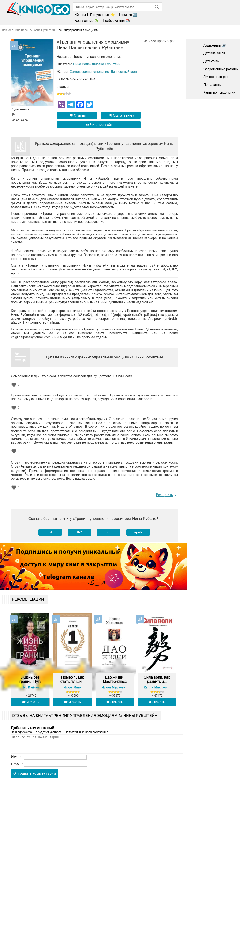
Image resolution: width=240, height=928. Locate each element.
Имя (16, 757)
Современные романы (220, 69)
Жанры (80, 15)
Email (17, 764)
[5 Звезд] (69, 93)
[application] (32, 115)
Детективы (211, 61)
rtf (108, 532)
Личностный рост (124, 71)
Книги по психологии (219, 92)
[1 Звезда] (58, 93)
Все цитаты (164, 495)
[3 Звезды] (63, 93)
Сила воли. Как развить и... (157, 679)
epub (138, 532)
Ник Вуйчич (30, 687)
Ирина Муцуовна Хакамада (123, 687)
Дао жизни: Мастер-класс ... (115, 679)
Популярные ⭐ (102, 15)
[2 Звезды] (61, 93)
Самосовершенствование (89, 71)
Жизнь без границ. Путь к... (30, 679)
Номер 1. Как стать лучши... (72, 679)
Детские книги (214, 53)
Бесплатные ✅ (86, 20)
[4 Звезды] (66, 93)
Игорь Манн (73, 687)
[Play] (13, 114)
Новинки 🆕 (128, 15)
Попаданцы (212, 85)
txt (50, 532)
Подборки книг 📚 (116, 20)
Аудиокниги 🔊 (214, 45)
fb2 (79, 532)
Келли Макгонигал (158, 687)
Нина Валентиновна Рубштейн (96, 64)
